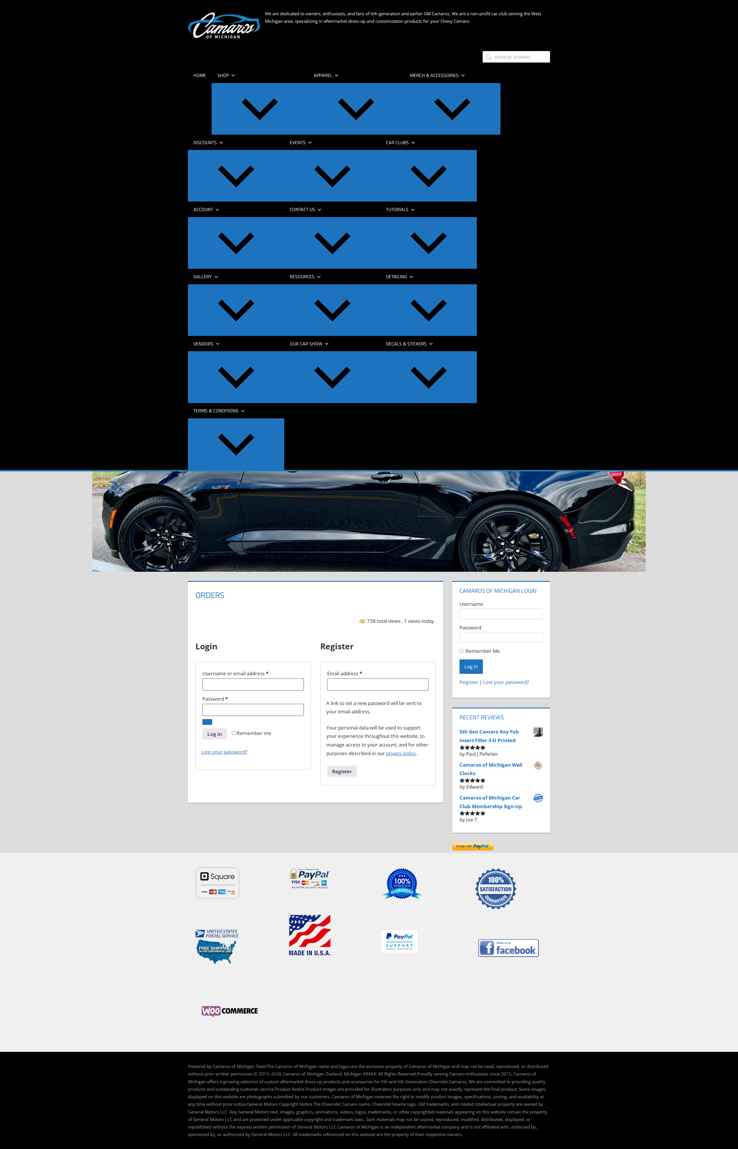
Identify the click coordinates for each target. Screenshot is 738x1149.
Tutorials (397, 209)
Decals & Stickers (406, 343)
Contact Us (302, 209)
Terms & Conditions (215, 410)
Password (225, 698)
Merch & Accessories (434, 75)
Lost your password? (224, 752)
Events (298, 142)
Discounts (205, 142)
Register (342, 771)
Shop (223, 75)
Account (203, 209)
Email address (355, 673)
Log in (214, 734)
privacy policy (401, 753)
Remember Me (483, 651)
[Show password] (207, 722)
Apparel (323, 75)
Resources (302, 276)
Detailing (396, 276)
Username (471, 604)
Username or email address (245, 673)
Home (199, 75)
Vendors (203, 343)
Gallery (202, 276)
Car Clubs (397, 142)
